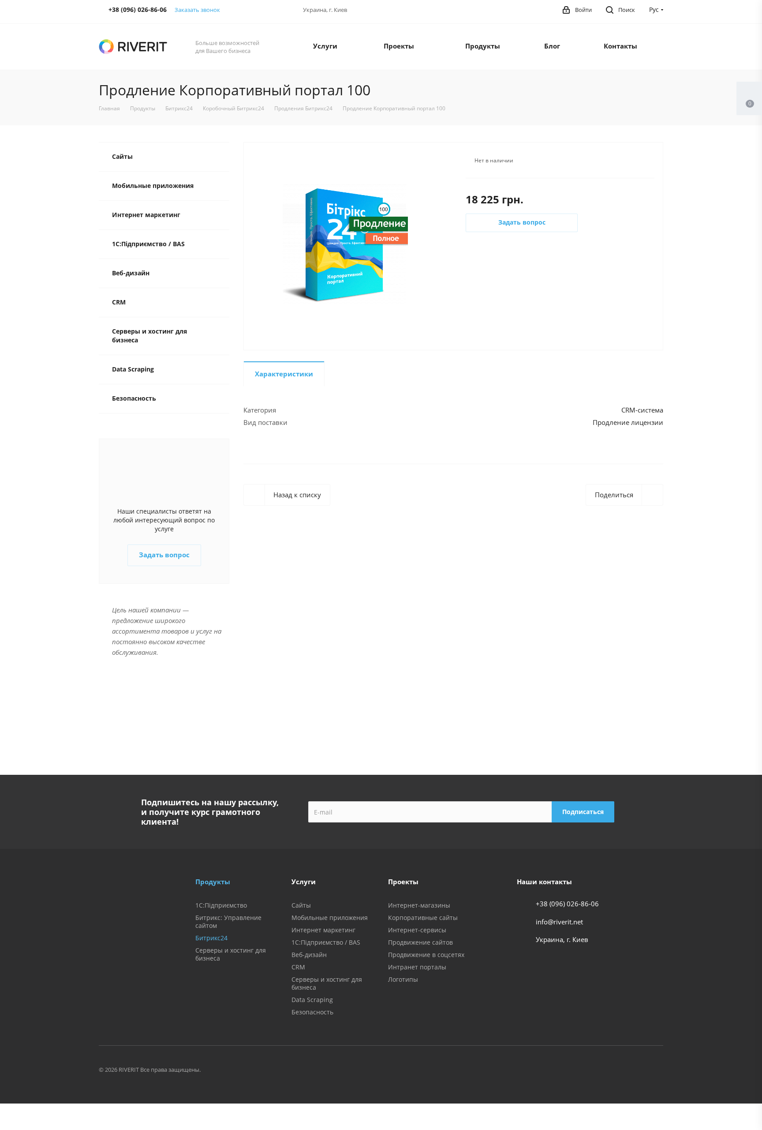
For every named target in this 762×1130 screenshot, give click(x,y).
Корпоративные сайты (423, 917)
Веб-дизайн (130, 273)
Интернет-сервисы (417, 930)
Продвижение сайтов (420, 942)
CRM (119, 302)
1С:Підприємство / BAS (148, 244)
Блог (552, 45)
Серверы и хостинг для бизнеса (149, 335)
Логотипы (403, 979)
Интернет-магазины (419, 905)
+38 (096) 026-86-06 (567, 903)
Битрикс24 (211, 938)
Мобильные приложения (153, 185)
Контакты (620, 45)
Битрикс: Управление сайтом (228, 921)
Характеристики (284, 373)
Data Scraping (133, 369)
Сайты (122, 156)
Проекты (399, 45)
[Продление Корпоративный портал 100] (345, 245)
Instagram (608, 1070)
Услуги (325, 45)
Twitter (586, 1070)
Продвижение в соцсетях (426, 954)
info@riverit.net (559, 921)
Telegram (630, 1070)
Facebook (564, 1070)
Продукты (482, 45)
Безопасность (134, 398)
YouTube (652, 1070)
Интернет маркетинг (146, 214)
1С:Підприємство (221, 905)
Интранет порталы (417, 967)
